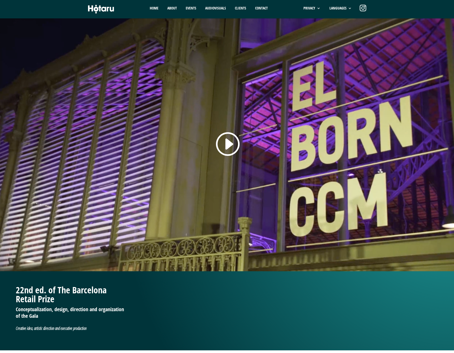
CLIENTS (240, 8)
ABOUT (172, 8)
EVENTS (191, 8)
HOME (154, 8)
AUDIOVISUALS (215, 8)
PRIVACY (309, 8)
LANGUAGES (338, 8)
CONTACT (261, 8)
